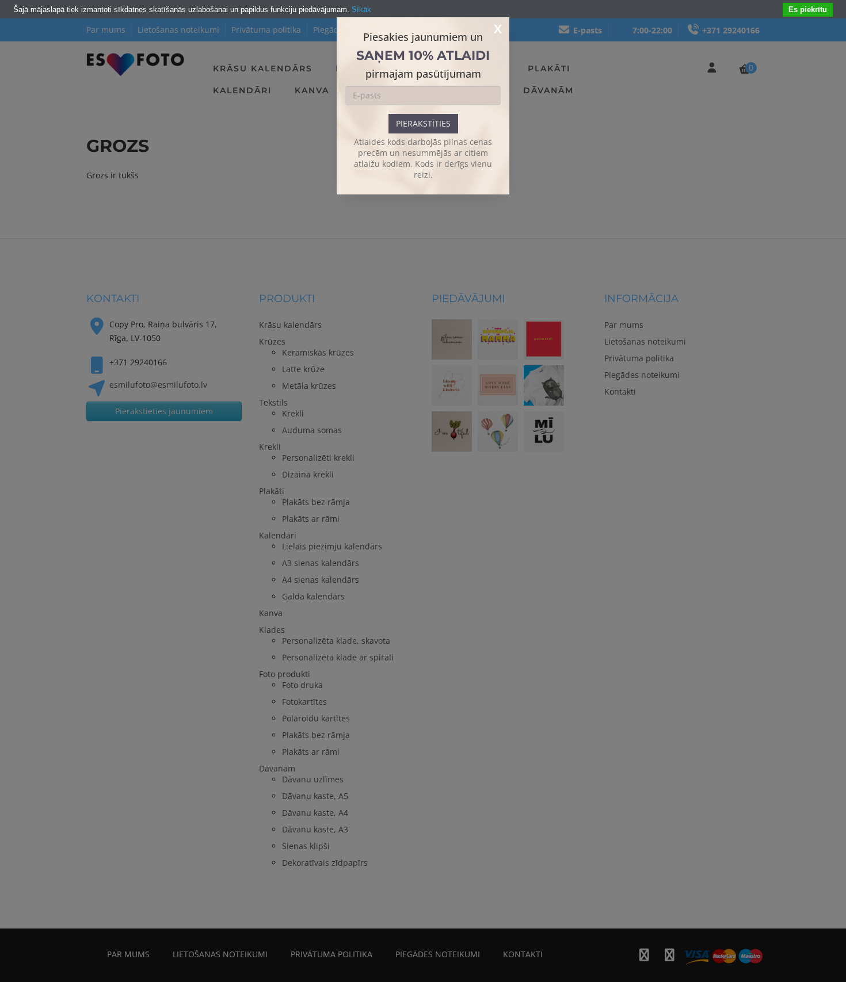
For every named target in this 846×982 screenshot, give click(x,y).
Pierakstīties (423, 123)
